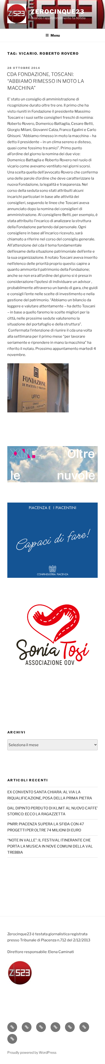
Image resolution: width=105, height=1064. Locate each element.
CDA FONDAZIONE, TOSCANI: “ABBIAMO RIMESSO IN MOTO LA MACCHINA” (45, 81)
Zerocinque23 (57, 11)
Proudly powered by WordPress (31, 1052)
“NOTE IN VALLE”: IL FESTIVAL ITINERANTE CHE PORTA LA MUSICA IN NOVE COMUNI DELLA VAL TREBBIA (50, 846)
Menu (55, 35)
